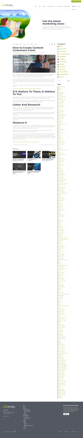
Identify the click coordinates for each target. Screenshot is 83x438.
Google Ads (60, 210)
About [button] (40, 6)
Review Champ (61, 181)
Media (59, 341)
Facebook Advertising (62, 154)
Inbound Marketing (61, 187)
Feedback (60, 328)
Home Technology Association (63, 294)
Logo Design (60, 177)
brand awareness (61, 311)
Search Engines (61, 170)
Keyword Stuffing (61, 286)
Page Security (60, 347)
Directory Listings (61, 141)
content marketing (61, 361)
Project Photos (61, 229)
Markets (44, 6)
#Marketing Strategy (62, 392)
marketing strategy (61, 384)
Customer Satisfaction (62, 367)
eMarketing (60, 235)
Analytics (61, 46)
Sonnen (59, 271)
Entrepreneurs (60, 240)
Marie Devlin (60, 298)
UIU (59, 151)
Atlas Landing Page (61, 370)
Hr (58, 217)
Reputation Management (62, 369)
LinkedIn (59, 137)
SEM (59, 211)
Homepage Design (61, 314)
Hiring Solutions (61, 377)
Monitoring (60, 148)
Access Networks (61, 255)
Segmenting (60, 236)
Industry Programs (26, 415)
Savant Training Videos (62, 180)
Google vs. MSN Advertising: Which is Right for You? (48, 160)
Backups (59, 147)
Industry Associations (27, 418)
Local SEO (60, 128)
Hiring (59, 162)
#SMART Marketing (61, 390)
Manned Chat (60, 206)
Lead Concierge (61, 102)
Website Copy (60, 190)
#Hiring (59, 396)
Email (59, 167)
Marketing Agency (61, 209)
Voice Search (60, 233)
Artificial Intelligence (62, 115)
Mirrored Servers (61, 308)
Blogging (60, 122)
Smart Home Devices (62, 184)
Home (36, 6)
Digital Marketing (28, 52)
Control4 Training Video (62, 259)
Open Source (60, 220)
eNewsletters (60, 132)
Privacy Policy (66, 431)
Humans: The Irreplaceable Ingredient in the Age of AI (18, 160)
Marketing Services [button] (51, 6)
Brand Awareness (61, 376)
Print (59, 262)
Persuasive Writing (61, 363)
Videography (60, 324)
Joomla (59, 219)
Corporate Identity (61, 253)
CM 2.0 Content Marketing (32, 136)
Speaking (25, 426)
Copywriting (60, 171)
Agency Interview (61, 158)
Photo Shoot (60, 332)
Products (60, 139)
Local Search (60, 330)
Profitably (60, 165)
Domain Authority (61, 178)
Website (59, 89)
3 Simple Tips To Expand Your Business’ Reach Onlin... (46, 144)
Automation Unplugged (62, 193)
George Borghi (60, 266)
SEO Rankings (60, 118)
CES (59, 299)
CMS (59, 145)
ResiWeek (60, 242)
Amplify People (61, 164)
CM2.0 (30, 141)
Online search (60, 144)
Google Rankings (61, 309)
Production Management (62, 237)
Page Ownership (61, 350)
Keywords (60, 288)
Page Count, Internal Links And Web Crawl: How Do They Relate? (19, 172)
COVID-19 (60, 207)
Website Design (61, 200)
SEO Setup (60, 263)
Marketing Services (26, 409)
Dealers (25, 419)
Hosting (59, 109)
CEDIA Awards (60, 250)
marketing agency (61, 197)
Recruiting (60, 135)
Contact (78, 6)
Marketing (60, 88)
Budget (59, 321)
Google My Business (62, 124)
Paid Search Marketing (63, 71)
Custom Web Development (63, 265)
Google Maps (60, 331)
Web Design (61, 76)
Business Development (62, 96)
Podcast (59, 243)
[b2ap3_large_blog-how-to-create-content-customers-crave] (34, 64)
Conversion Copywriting (62, 317)
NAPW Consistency (61, 142)
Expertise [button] (74, 6)
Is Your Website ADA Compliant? (31, 160)
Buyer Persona (60, 318)
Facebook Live (61, 256)
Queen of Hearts (61, 272)
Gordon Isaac (60, 275)
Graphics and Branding (27, 410)
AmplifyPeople (61, 216)
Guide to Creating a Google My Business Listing (21, 144)
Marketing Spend (61, 279)
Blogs (59, 131)
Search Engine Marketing (62, 364)
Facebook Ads (60, 245)
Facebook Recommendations (63, 305)
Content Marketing (34, 52)
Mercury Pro (60, 204)
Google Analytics (61, 111)
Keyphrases (60, 226)
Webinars (25, 423)
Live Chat (60, 112)
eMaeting (60, 222)
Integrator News (61, 247)
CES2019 (60, 301)
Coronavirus (60, 334)
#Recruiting (60, 397)
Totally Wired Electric (62, 268)
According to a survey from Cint (18, 107)
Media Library (60, 160)
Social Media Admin (61, 348)
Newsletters (60, 121)
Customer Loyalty (61, 374)
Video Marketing (61, 373)
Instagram (60, 194)
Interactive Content (61, 174)
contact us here (23, 139)
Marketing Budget (61, 278)
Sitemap (60, 431)
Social (59, 196)
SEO (59, 90)
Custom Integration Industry (64, 53)
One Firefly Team (42, 52)
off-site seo (60, 386)
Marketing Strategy (63, 61)
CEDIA (59, 134)
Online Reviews (61, 105)
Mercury (59, 125)
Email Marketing (62, 59)
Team (59, 340)
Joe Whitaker (60, 296)
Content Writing (61, 161)
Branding (60, 201)
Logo (59, 252)
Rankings (60, 168)
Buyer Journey (60, 199)
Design (59, 224)
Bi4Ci (59, 249)
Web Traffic (60, 152)
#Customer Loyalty (61, 393)
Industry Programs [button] (66, 6)
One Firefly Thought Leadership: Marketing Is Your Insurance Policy (34, 172)
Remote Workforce (61, 338)
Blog (59, 119)
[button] (35, 44)
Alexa (59, 186)
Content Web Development (63, 239)
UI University (60, 103)
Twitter (59, 304)
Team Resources (73, 431)
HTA (59, 291)
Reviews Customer (61, 327)
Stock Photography (61, 325)
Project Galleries (61, 230)
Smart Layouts (61, 258)
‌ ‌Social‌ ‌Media (60, 358)
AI (58, 108)
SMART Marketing (61, 129)
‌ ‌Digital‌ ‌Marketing (61, 357)
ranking (59, 387)
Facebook (60, 95)
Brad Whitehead (61, 295)
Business (59, 213)
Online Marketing (61, 191)
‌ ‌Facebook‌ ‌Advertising (62, 360)
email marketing (61, 383)
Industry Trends (61, 344)
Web (59, 322)
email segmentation (62, 381)
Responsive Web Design (62, 150)
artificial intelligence (62, 380)
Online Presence (22, 52)
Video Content (60, 138)
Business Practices (62, 48)
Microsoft (60, 276)
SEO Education (61, 116)
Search (68, 80)
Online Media (61, 64)
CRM (59, 223)
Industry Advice (61, 273)
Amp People (60, 379)
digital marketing (25, 113)
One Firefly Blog (15, 52)
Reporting (60, 343)
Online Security (62, 69)
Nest (59, 282)
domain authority (61, 389)
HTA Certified (60, 292)
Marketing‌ (60, 356)
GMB (59, 302)
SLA (79, 431)
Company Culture (61, 214)
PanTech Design (61, 269)
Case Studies (59, 6)
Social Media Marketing (63, 74)
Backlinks (60, 203)
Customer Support (61, 232)
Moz (59, 307)
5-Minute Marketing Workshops (28, 425)
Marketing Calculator (62, 281)
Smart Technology (61, 345)
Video (59, 126)
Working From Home (62, 337)
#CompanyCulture (61, 394)
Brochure (60, 260)
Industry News (60, 175)
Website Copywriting (62, 320)
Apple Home (60, 284)
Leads (59, 315)
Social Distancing (61, 335)
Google (59, 157)
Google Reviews (61, 285)
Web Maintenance (61, 113)
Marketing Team (61, 354)
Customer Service (61, 173)
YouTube (59, 289)
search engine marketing (62, 366)
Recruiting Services (76, 1)
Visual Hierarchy (61, 312)
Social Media (60, 93)
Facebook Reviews (61, 188)
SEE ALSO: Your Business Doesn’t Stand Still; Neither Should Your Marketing (27, 88)
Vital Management (61, 246)
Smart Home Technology (62, 183)
